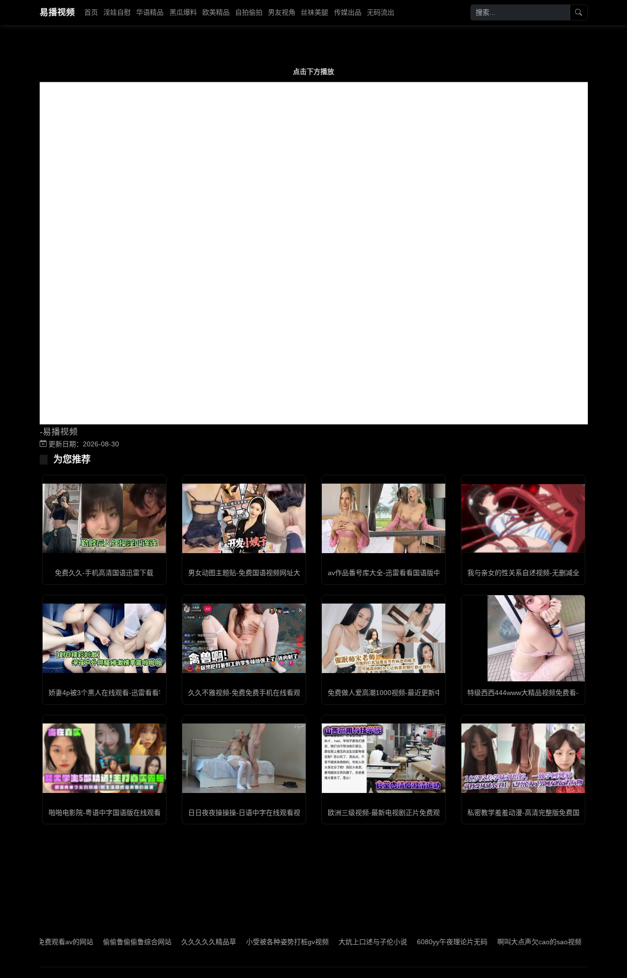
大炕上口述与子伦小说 (349, 942)
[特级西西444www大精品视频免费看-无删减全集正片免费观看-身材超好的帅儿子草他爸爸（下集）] (523, 638)
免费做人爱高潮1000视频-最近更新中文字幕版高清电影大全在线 (426, 693)
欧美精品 (216, 12)
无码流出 (380, 12)
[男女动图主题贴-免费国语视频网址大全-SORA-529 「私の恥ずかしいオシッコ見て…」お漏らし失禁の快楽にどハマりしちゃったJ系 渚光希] (244, 518)
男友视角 (281, 12)
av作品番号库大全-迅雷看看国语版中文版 (391, 573)
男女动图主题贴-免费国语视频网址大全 (247, 573)
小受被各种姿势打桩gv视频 (263, 942)
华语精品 (150, 12)
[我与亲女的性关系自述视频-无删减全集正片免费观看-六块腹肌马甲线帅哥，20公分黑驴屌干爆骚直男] (523, 518)
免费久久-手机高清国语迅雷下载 (104, 573)
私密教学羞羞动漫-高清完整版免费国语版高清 (537, 812)
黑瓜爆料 (183, 12)
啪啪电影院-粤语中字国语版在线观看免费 (111, 812)
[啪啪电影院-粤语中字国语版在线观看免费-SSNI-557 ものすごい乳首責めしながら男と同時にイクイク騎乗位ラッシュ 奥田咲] (104, 758)
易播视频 (57, 12)
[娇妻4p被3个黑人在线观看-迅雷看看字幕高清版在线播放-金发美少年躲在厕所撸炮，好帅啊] (104, 638)
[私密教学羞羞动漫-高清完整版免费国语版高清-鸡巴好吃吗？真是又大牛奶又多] (523, 758)
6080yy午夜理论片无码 (428, 942)
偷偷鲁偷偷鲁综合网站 (113, 942)
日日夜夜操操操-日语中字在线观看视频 (247, 812)
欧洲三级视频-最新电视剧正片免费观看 (387, 812)
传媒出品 (348, 12)
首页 (91, 12)
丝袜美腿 (314, 12)
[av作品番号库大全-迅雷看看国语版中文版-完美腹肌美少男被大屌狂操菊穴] (383, 518)
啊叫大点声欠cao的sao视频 (516, 942)
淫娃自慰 (117, 12)
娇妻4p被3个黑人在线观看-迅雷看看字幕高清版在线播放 (134, 693)
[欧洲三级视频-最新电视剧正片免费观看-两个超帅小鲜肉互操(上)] (383, 758)
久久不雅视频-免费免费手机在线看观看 (247, 693)
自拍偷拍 (249, 12)
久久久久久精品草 (185, 942)
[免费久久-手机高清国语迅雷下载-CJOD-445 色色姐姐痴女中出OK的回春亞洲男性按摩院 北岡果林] (104, 518)
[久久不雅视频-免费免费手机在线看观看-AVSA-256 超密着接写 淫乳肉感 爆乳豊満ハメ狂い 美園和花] (244, 638)
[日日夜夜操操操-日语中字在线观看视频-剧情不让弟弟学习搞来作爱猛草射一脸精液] (244, 758)
